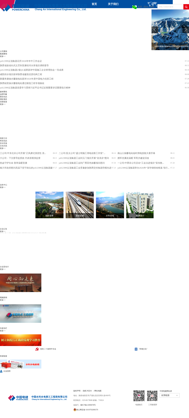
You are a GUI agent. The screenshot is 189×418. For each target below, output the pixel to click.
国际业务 (49, 216)
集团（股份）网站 (146, 7)
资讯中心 (92, 12)
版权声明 (76, 391)
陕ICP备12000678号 (88, 405)
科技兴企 (135, 13)
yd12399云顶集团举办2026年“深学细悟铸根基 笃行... (143, 168)
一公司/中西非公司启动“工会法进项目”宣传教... (141, 163)
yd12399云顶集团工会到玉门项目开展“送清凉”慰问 (84, 158)
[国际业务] (47, 205)
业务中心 (113, 12)
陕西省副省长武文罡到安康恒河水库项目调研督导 (24, 65)
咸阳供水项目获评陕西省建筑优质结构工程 (21, 74)
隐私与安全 (87, 391)
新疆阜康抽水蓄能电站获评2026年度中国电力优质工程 (26, 79)
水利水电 (110, 216)
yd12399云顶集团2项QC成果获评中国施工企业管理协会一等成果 (31, 70)
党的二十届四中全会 (48, 349)
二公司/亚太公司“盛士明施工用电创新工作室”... (82, 153)
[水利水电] (108, 205)
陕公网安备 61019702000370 (87, 410)
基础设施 (80, 216)
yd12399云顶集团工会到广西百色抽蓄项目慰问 (82, 163)
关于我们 (113, 4)
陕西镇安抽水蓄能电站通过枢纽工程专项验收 (22, 83)
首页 (94, 4)
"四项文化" (143, 349)
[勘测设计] (138, 205)
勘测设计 (140, 216)
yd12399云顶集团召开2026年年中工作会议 (21, 61)
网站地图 (97, 391)
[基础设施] (77, 205)
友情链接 (165, 395)
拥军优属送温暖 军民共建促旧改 (133, 158)
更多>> (3, 56)
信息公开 (27, 21)
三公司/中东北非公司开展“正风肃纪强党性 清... (23, 153)
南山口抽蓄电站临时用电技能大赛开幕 (136, 153)
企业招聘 (6, 371)
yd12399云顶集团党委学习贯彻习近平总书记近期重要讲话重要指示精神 (35, 87)
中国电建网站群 (166, 391)
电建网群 (58, 21)
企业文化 (5, 21)
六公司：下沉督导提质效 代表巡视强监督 (20, 158)
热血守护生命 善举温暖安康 (13, 163)
